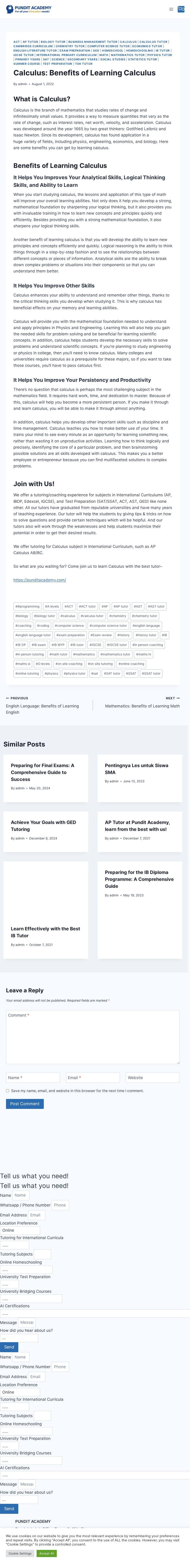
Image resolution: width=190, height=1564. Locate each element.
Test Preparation (58, 63)
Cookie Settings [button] (20, 1553)
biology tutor (53, 41)
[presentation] (45, 889)
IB (164, 635)
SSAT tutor (151, 673)
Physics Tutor (159, 55)
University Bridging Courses (25, 1291)
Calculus (128, 41)
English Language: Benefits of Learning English (42, 705)
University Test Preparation (25, 1276)
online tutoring (27, 673)
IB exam (39, 645)
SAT (46, 59)
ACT (16, 41)
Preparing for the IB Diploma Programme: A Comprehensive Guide (139, 879)
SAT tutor (112, 673)
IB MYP (58, 645)
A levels (52, 606)
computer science (69, 625)
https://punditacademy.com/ (39, 580)
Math (103, 55)
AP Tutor (30, 41)
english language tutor (33, 635)
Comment (18, 1015)
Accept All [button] (46, 1553)
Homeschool (113, 50)
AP (105, 606)
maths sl (23, 664)
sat (94, 673)
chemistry (117, 616)
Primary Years (27, 59)
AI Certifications (15, 1306)
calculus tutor (153, 41)
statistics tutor (142, 59)
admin (22, 84)
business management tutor (92, 41)
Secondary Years (82, 59)
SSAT (131, 673)
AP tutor (121, 606)
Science (58, 59)
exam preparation (75, 50)
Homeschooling (139, 50)
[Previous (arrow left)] (8, 782)
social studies (112, 59)
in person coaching (148, 645)
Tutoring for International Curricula (31, 1237)
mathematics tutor (128, 55)
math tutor (58, 654)
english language (146, 625)
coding (43, 625)
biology (22, 616)
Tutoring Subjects (17, 1254)
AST (138, 606)
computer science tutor (108, 46)
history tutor (146, 635)
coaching (23, 625)
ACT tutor (87, 606)
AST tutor (156, 606)
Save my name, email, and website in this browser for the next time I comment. (77, 1091)
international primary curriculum (66, 55)
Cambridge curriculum (33, 46)
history (123, 635)
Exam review (101, 635)
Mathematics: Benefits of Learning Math (142, 702)
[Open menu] (171, 9)
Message (9, 1322)
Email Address (14, 1215)
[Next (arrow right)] (182, 782)
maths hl (143, 654)
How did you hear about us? (26, 1330)
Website (135, 1077)
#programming (27, 606)
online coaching (131, 664)
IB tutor (163, 50)
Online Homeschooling (21, 1262)
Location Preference (19, 1223)
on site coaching (69, 664)
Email (74, 1077)
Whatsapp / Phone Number (26, 1205)
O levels (43, 664)
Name (15, 1077)
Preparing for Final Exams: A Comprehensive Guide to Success (42, 772)
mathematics (84, 654)
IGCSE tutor (23, 55)
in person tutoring (30, 654)
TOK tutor (83, 63)
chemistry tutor (70, 46)
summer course (26, 63)
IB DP (21, 645)
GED (96, 50)
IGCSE (95, 645)
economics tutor (147, 46)
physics (51, 673)
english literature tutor (35, 50)
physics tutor (75, 673)
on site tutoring (100, 664)
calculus (68, 616)
